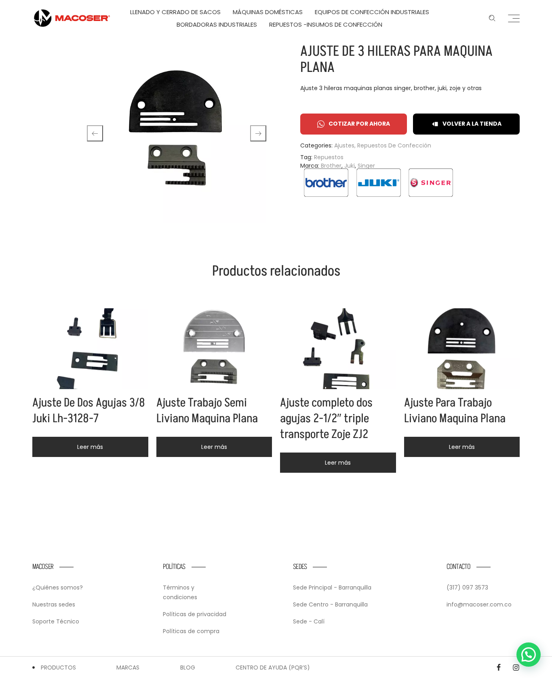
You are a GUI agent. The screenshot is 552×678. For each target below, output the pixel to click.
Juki (349, 166)
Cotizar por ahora (359, 124)
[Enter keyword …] (492, 18)
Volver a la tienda (471, 124)
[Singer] (431, 182)
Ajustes (344, 145)
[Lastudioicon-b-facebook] (498, 667)
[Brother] (326, 182)
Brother (331, 166)
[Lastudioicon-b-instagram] (516, 667)
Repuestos (328, 157)
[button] (528, 654)
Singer (366, 166)
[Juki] (379, 182)
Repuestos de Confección (394, 145)
